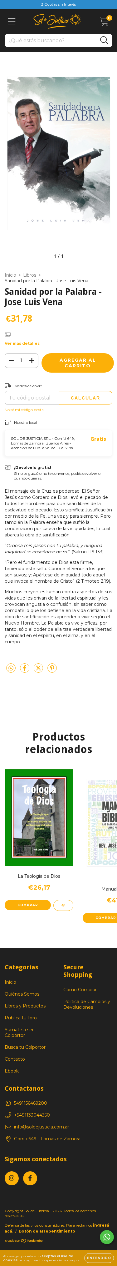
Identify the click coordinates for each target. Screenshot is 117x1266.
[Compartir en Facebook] (25, 670)
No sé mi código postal (25, 409)
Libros (29, 275)
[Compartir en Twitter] (39, 670)
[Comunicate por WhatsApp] (107, 1237)
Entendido (99, 1258)
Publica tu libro (21, 1018)
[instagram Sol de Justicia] (12, 1178)
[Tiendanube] (24, 1241)
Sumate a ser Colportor (19, 1032)
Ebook (12, 1071)
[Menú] (12, 21)
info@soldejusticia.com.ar (41, 1127)
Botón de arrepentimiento (47, 1231)
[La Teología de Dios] (63, 905)
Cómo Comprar (80, 989)
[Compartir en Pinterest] (52, 670)
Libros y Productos (25, 1006)
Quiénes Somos (22, 994)
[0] (104, 23)
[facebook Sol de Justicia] (30, 1178)
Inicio (10, 275)
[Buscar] (104, 40)
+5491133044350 (32, 1115)
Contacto (15, 1059)
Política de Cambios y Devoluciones (86, 1004)
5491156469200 (30, 1103)
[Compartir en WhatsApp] (11, 668)
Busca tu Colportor (25, 1047)
